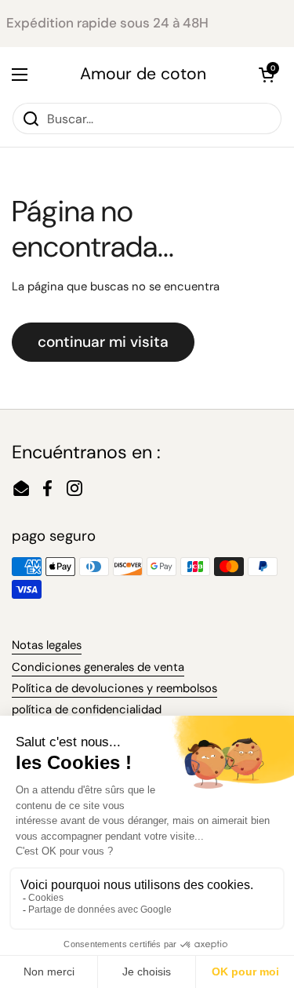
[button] (266, 74)
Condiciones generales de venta (98, 667)
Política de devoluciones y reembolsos (114, 688)
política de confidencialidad (87, 709)
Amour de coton (143, 74)
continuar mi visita (103, 342)
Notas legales (47, 645)
